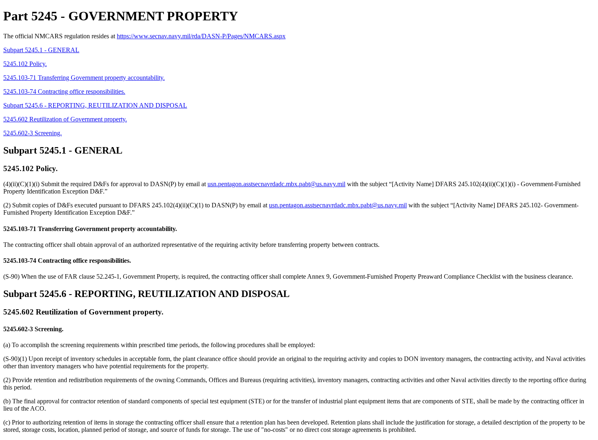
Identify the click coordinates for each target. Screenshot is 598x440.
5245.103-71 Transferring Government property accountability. (84, 77)
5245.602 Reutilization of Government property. (65, 119)
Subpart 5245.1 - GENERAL (41, 49)
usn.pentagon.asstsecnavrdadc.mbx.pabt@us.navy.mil (276, 183)
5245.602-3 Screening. (32, 133)
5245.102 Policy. (25, 63)
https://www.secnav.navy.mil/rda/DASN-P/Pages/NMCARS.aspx (201, 36)
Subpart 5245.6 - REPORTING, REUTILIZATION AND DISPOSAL (95, 105)
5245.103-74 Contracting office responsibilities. (64, 91)
